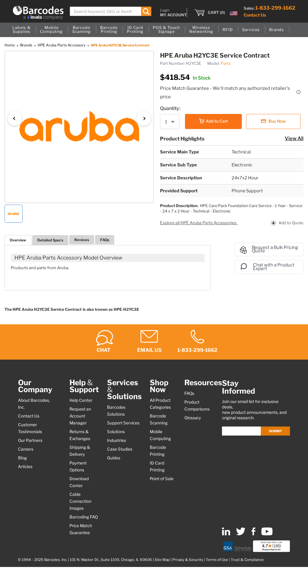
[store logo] (38, 12)
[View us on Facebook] (253, 534)
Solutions (116, 431)
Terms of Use (217, 560)
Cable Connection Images (80, 501)
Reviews (81, 240)
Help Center (80, 400)
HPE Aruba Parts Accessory (62, 45)
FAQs (104, 240)
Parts (226, 63)
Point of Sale (162, 478)
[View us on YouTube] (267, 534)
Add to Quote (291, 222)
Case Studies (119, 449)
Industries (116, 440)
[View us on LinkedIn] (226, 534)
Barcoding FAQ (83, 517)
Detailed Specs (50, 240)
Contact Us (255, 14)
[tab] (18, 240)
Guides (113, 457)
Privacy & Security (187, 560)
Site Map (162, 560)
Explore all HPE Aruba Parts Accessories (198, 222)
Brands (26, 45)
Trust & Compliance (247, 560)
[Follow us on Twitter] (240, 534)
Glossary (192, 417)
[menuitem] (21, 30)
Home (10, 45)
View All (294, 138)
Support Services (123, 422)
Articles (25, 466)
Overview (18, 240)
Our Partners (30, 440)
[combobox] (110, 11)
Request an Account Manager (80, 416)
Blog (22, 457)
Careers (25, 449)
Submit (275, 431)
